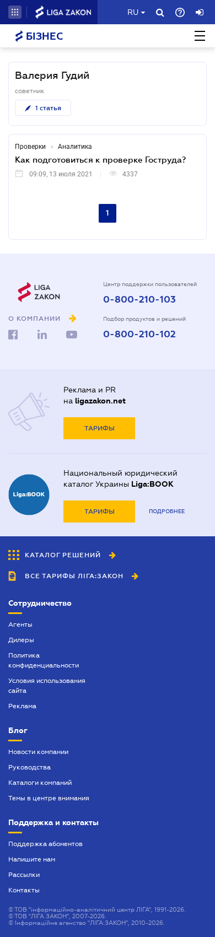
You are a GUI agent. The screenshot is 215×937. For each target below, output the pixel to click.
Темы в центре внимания (48, 798)
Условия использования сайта (46, 685)
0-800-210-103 (139, 300)
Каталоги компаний (40, 783)
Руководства (29, 767)
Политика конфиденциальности (43, 660)
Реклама (22, 706)
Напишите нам (31, 859)
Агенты (20, 624)
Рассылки (24, 875)
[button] (15, 12)
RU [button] (132, 12)
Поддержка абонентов (45, 844)
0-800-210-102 (139, 335)
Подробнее (167, 511)
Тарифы (99, 428)
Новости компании (38, 752)
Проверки (30, 146)
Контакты (24, 890)
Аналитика (75, 146)
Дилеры (21, 640)
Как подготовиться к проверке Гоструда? (100, 159)
